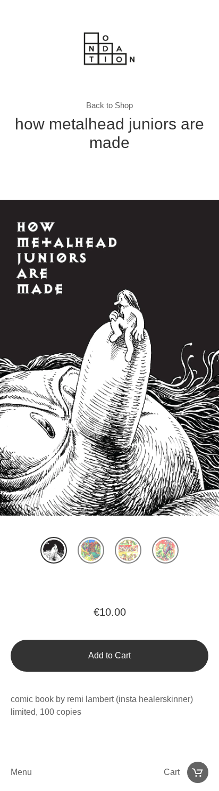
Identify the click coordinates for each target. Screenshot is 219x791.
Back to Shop (109, 105)
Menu (21, 772)
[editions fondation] (109, 51)
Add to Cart (109, 655)
